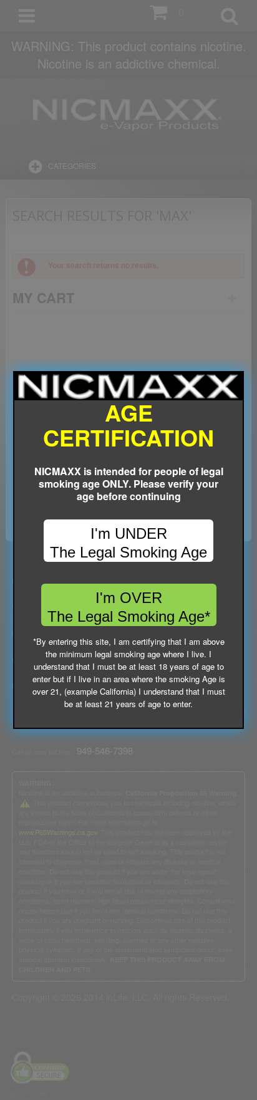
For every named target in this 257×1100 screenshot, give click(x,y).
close (235, 720)
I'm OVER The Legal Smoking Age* (128, 607)
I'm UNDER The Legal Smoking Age (128, 543)
